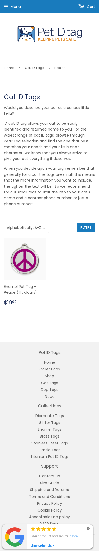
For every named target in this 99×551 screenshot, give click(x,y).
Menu (16, 6)
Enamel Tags (50, 429)
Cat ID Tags (34, 67)
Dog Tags (49, 389)
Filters (86, 227)
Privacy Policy (49, 503)
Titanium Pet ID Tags (49, 456)
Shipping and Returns (49, 489)
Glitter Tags (49, 422)
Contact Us (49, 476)
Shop (49, 376)
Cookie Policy (49, 510)
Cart (90, 6)
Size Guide (49, 482)
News (49, 396)
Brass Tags (49, 436)
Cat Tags (49, 382)
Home (9, 67)
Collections (49, 369)
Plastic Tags (49, 450)
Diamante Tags (49, 415)
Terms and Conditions (49, 496)
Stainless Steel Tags (49, 443)
